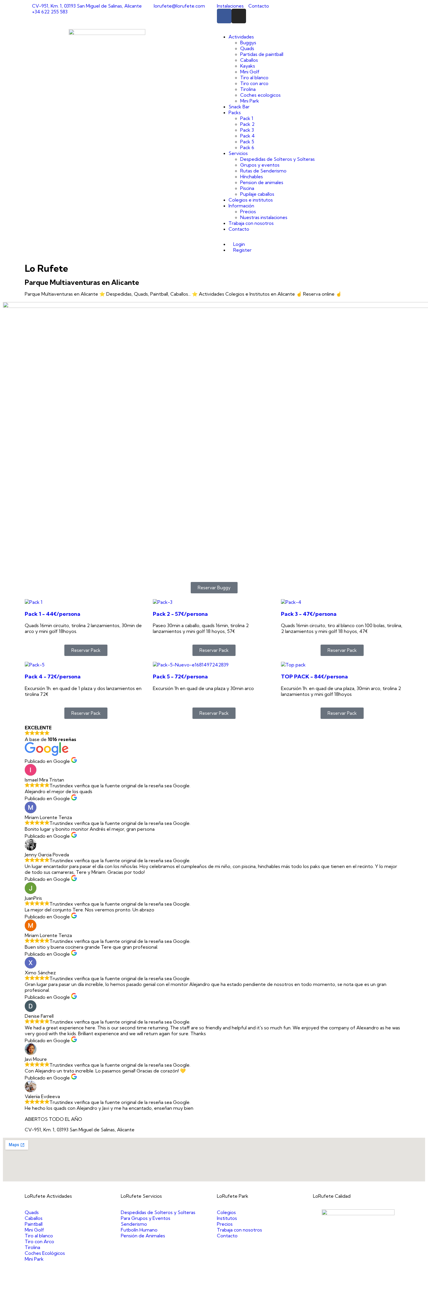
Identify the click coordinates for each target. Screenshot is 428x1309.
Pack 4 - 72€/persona (53, 676)
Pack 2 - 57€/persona (180, 614)
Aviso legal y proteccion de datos (207, 1303)
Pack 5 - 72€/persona (180, 676)
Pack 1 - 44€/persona (52, 614)
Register (242, 250)
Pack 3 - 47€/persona (309, 614)
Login (238, 244)
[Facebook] (224, 16)
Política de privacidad (266, 1303)
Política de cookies (310, 1303)
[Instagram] (238, 16)
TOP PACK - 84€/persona (314, 676)
